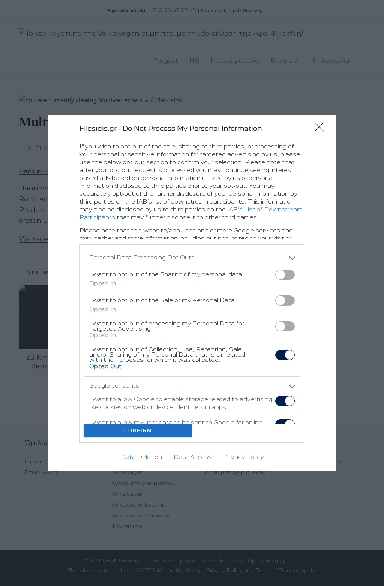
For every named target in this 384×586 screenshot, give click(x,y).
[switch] (285, 275)
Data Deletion (141, 457)
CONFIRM (138, 430)
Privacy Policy (243, 457)
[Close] (322, 129)
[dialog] (192, 293)
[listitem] (192, 258)
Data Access (193, 457)
